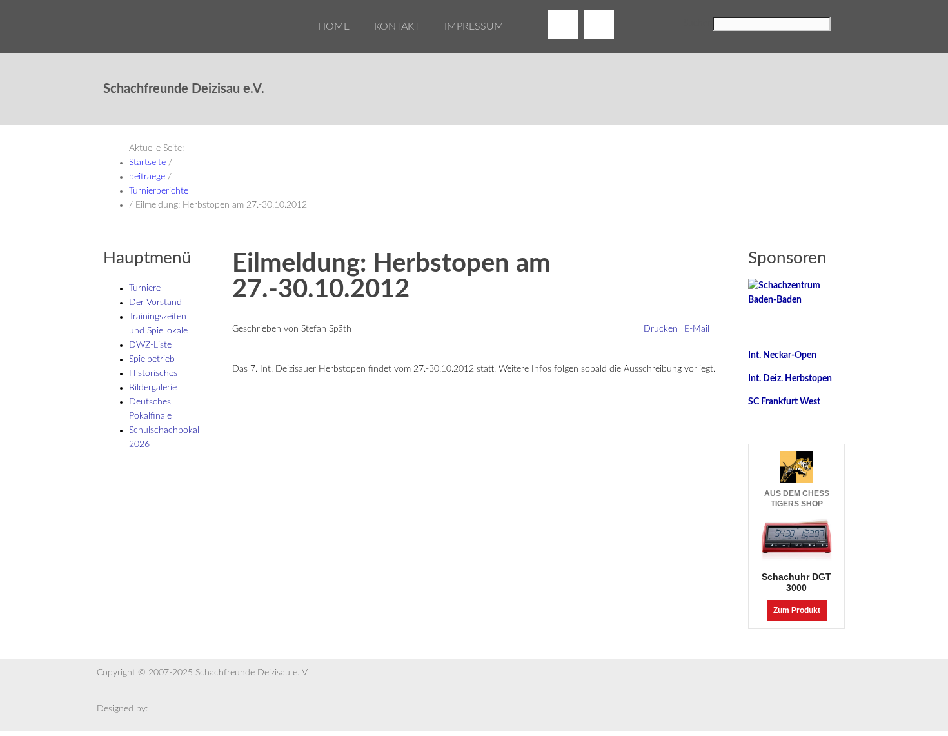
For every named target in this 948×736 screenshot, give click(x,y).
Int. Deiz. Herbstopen (790, 378)
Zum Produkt (796, 610)
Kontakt (397, 26)
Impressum (474, 26)
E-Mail (696, 328)
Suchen (698, 23)
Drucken (661, 328)
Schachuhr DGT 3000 (796, 582)
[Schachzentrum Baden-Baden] (796, 292)
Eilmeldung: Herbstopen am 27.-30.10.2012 (391, 277)
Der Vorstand (155, 302)
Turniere (145, 288)
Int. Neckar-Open (782, 355)
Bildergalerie (153, 387)
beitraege (147, 176)
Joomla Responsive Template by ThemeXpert (174, 710)
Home (334, 26)
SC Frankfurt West (784, 401)
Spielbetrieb (152, 359)
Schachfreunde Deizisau (135, 38)
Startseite (147, 162)
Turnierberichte (158, 190)
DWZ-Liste (150, 345)
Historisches (153, 373)
